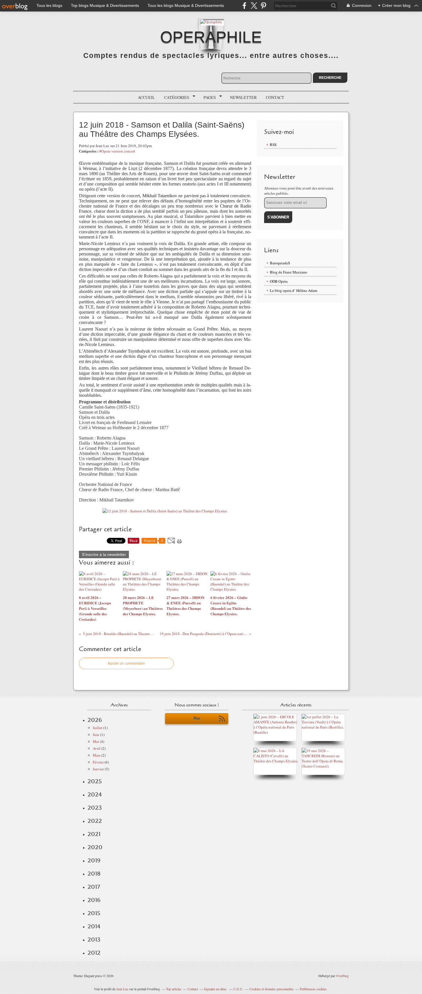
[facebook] (244, 5)
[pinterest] (263, 5)
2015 (94, 913)
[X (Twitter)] (254, 5)
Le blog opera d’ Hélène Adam (293, 290)
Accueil (146, 97)
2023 (95, 807)
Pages (208, 97)
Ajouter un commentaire (126, 663)
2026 (95, 719)
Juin (96, 734)
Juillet (97, 727)
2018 (94, 873)
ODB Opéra (279, 281)
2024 (95, 794)
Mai (96, 741)
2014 (94, 926)
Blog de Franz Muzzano (288, 272)
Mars (96, 755)
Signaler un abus (215, 989)
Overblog (342, 975)
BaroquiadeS (280, 262)
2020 (95, 847)
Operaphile (211, 37)
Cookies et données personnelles (271, 989)
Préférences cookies (313, 989)
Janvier (98, 769)
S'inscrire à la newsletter (104, 554)
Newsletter (243, 97)
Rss (196, 718)
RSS (273, 144)
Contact (275, 97)
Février (98, 762)
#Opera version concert (117, 151)
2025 (95, 781)
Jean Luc (122, 989)
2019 (94, 860)
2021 (94, 834)
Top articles (173, 989)
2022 (95, 820)
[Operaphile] (211, 21)
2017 (94, 886)
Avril (96, 748)
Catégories (174, 97)
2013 (94, 939)
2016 (94, 900)
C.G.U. (238, 989)
